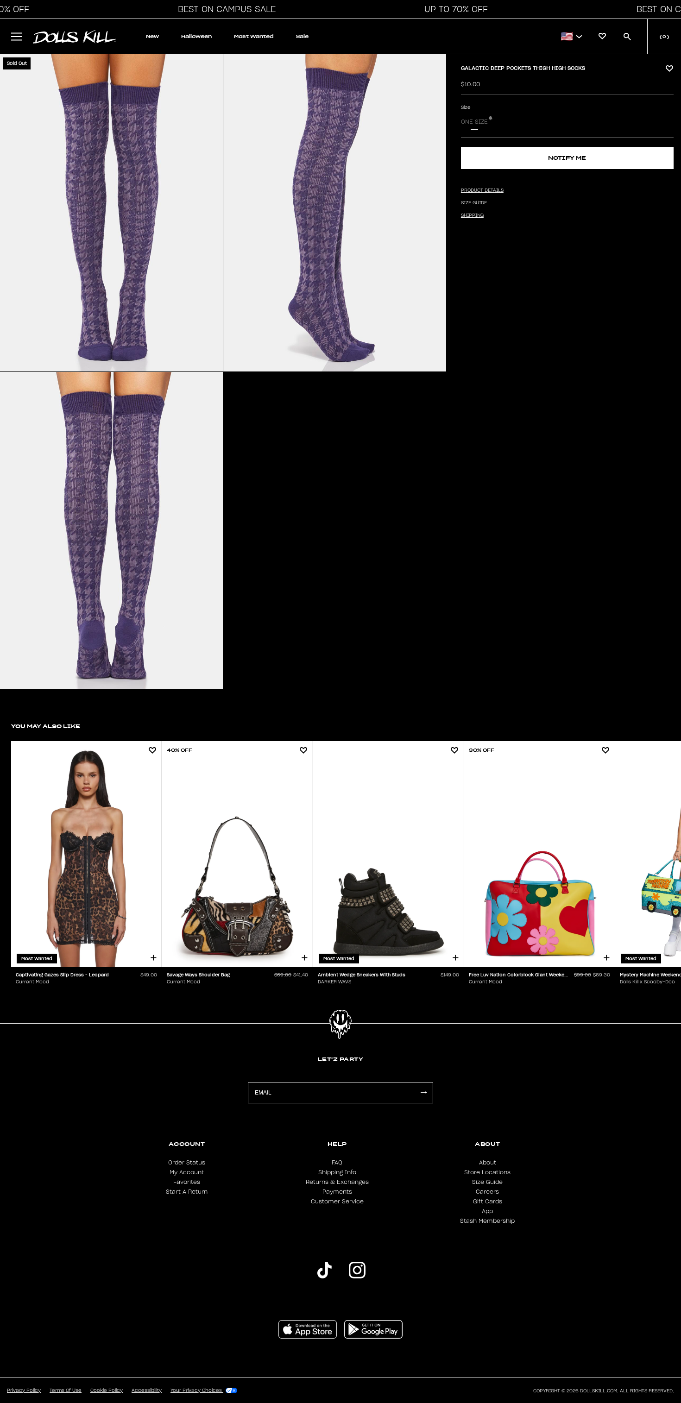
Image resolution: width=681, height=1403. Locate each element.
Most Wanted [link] (254, 36)
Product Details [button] (482, 190)
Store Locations (487, 1172)
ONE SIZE (474, 122)
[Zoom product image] (111, 212)
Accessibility (147, 1390)
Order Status (186, 1162)
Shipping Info (337, 1172)
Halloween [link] (196, 36)
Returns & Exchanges (337, 1182)
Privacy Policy (24, 1390)
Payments (337, 1192)
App (487, 1211)
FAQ (337, 1162)
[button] (224, 9)
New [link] (152, 36)
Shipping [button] (472, 215)
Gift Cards (487, 1201)
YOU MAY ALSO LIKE (45, 726)
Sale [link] (302, 36)
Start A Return (187, 1192)
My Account (187, 1172)
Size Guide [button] (474, 203)
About (487, 1162)
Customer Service (337, 1201)
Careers (487, 1192)
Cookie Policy (106, 1390)
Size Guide (487, 1182)
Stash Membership (487, 1221)
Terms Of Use (66, 1390)
